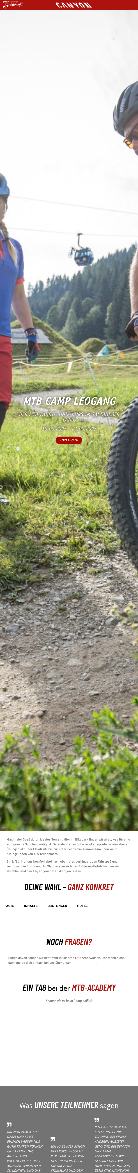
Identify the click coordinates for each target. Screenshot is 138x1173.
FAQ (78, 958)
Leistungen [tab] (57, 906)
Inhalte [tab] (31, 906)
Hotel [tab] (82, 906)
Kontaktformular (84, 963)
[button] (130, 5)
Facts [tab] (9, 906)
